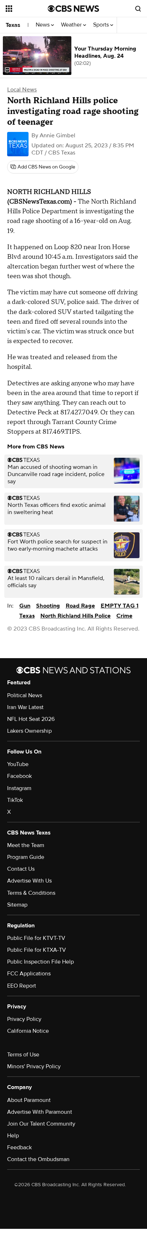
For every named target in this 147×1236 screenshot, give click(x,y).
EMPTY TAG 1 (119, 605)
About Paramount (29, 1100)
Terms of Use (23, 1054)
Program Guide (25, 857)
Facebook (19, 776)
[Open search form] (138, 8)
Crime (124, 615)
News (43, 25)
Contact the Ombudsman (38, 1159)
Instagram (19, 788)
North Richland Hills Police (75, 615)
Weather (72, 25)
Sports (101, 25)
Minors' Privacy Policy (34, 1066)
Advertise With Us (29, 881)
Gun (24, 605)
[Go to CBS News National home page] (73, 8)
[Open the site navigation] (27, 8)
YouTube (18, 764)
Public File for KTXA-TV (36, 950)
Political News (24, 695)
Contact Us (21, 869)
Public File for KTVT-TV (36, 938)
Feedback (19, 1147)
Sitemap (17, 905)
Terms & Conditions (31, 893)
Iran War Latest (25, 707)
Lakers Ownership (29, 731)
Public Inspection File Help (40, 962)
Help (13, 1135)
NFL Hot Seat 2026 (31, 719)
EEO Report (21, 986)
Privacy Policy (24, 1019)
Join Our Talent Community (41, 1124)
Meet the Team (25, 845)
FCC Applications (29, 973)
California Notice (28, 1031)
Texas (13, 25)
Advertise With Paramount (39, 1112)
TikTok (15, 800)
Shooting (48, 605)
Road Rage (80, 605)
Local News (22, 89)
